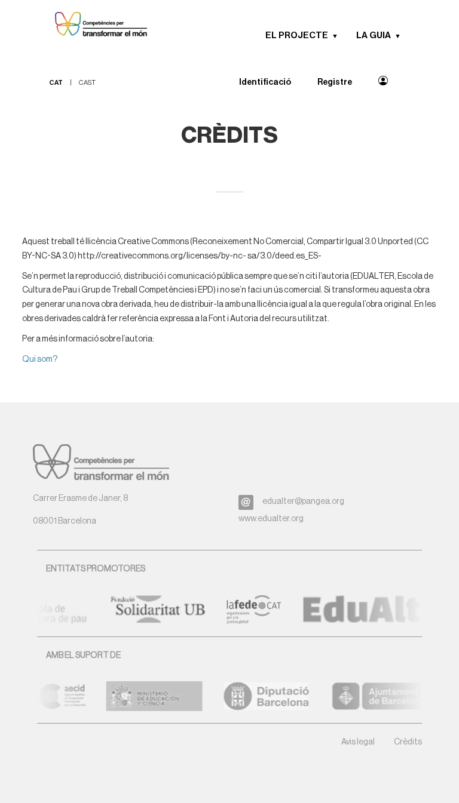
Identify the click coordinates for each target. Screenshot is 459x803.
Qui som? (39, 359)
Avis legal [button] (358, 742)
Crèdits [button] (408, 742)
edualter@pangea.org (303, 501)
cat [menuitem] (56, 82)
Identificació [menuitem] (265, 82)
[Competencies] (95, 25)
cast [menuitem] (87, 82)
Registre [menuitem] (334, 82)
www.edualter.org (271, 519)
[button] (339, 36)
